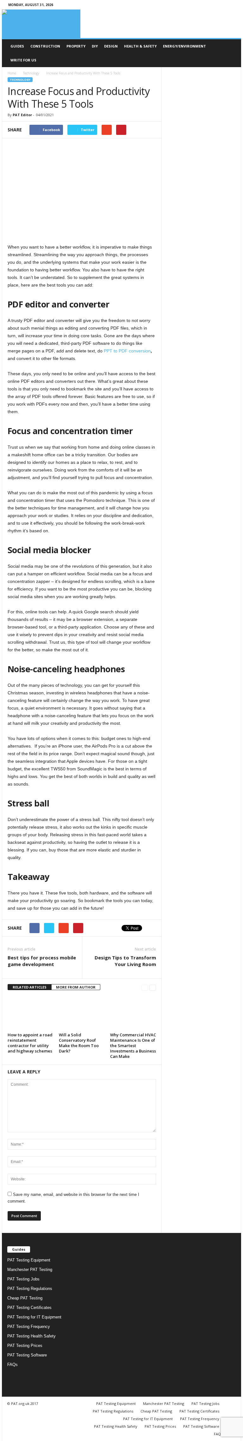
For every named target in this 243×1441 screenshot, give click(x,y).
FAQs (12, 1364)
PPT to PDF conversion (127, 350)
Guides (17, 46)
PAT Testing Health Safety (31, 1336)
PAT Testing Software (27, 1355)
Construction (45, 46)
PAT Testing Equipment (28, 1260)
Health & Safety (140, 46)
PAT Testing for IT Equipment (34, 1317)
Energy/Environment (184, 46)
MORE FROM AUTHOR (76, 987)
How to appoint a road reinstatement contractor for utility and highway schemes (30, 1043)
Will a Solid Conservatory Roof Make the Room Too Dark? (79, 1043)
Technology (31, 73)
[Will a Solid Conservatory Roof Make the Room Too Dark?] (82, 1013)
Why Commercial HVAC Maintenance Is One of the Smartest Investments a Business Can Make (133, 1045)
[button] (232, 53)
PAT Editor (22, 114)
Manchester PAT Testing (29, 1269)
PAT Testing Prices (24, 1345)
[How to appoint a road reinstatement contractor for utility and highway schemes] (30, 1013)
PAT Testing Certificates (29, 1307)
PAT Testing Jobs (23, 1279)
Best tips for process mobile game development (42, 960)
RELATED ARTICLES (30, 987)
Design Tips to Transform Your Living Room (125, 960)
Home (12, 73)
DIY (95, 46)
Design (111, 46)
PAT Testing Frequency (28, 1326)
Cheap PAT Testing (24, 1298)
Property (75, 46)
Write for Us (23, 60)
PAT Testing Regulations (29, 1288)
